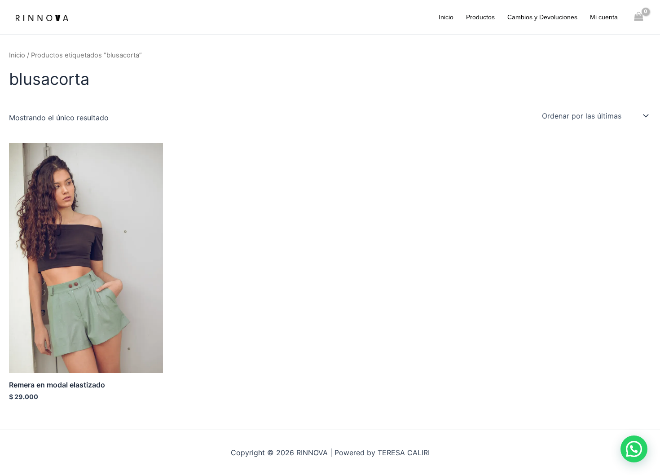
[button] (633, 448)
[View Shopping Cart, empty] (638, 17)
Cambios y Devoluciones (542, 17)
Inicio (446, 17)
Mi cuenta (604, 17)
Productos (480, 17)
